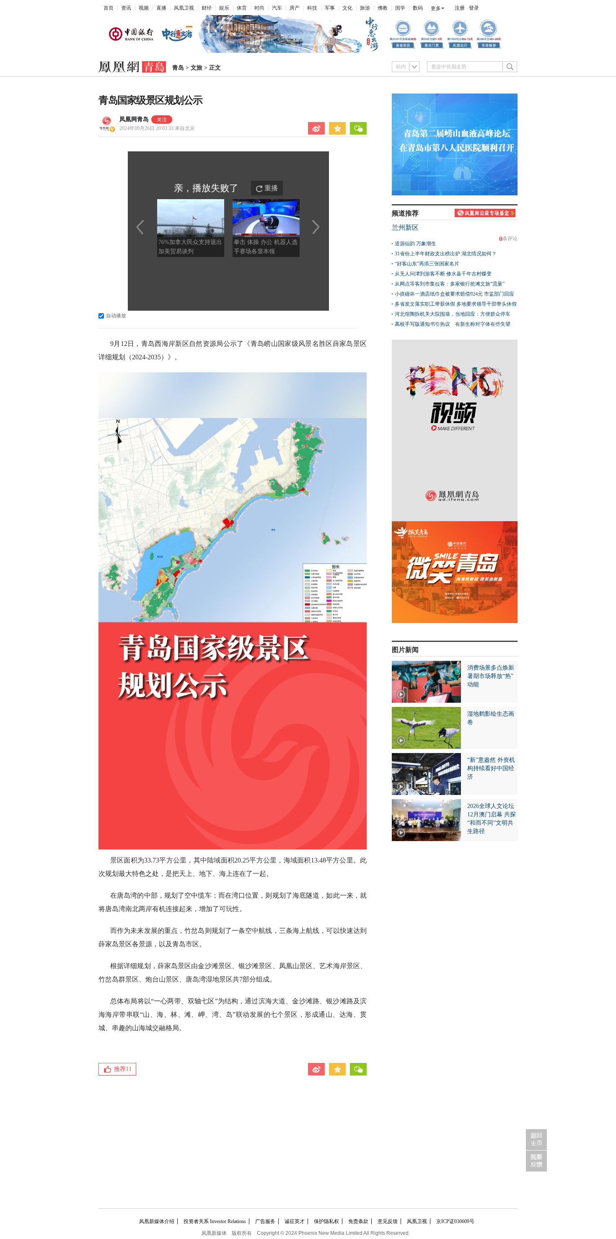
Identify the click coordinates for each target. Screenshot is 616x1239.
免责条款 (358, 1221)
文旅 (196, 68)
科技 (312, 8)
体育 (242, 8)
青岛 (178, 68)
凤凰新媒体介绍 (156, 1221)
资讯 (126, 8)
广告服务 (265, 1221)
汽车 (277, 8)
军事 (330, 8)
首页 (109, 8)
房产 (295, 8)
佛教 (383, 8)
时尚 (259, 8)
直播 (161, 8)
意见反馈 (388, 1221)
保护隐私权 (326, 1221)
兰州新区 (405, 227)
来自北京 (157, 128)
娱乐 (224, 8)
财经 (207, 8)
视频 (144, 8)
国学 (400, 8)
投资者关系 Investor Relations (215, 1221)
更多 (436, 8)
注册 (460, 8)
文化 (347, 8)
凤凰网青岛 (134, 119)
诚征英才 (295, 1221)
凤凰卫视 (184, 8)
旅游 (365, 8)
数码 (418, 8)
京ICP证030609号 (455, 1221)
